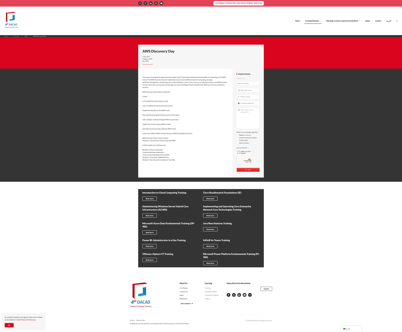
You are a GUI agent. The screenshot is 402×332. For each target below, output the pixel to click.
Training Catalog (210, 291)
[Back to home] (11, 21)
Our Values (184, 288)
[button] (397, 21)
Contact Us (184, 291)
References (183, 299)
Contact (378, 21)
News (182, 295)
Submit (266, 289)
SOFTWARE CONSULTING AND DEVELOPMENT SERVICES (238, 3)
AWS (150, 59)
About (367, 21)
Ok (9, 325)
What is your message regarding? (248, 132)
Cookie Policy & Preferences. (26, 320)
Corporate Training (211, 295)
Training (208, 288)
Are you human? (242, 148)
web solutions (186, 303)
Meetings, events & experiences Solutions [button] (342, 21)
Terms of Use (140, 320)
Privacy (132, 320)
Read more (149, 199)
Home (297, 21)
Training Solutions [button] (312, 21)
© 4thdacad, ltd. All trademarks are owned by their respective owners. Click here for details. (159, 323)
